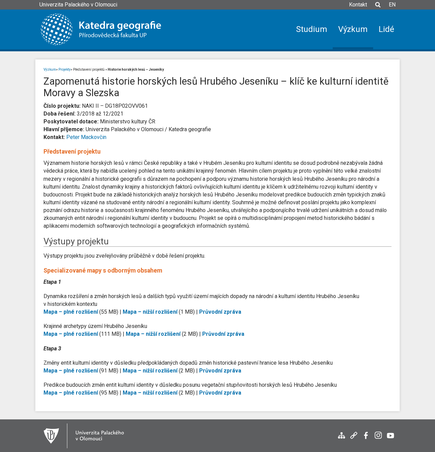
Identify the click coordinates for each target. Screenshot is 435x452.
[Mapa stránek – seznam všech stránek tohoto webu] (341, 439)
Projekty (64, 69)
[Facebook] (366, 439)
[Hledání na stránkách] (378, 8)
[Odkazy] (353, 439)
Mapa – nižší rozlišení (150, 312)
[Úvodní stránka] (106, 29)
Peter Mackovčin (86, 137)
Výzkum (50, 69)
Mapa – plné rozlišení (71, 312)
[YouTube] (390, 439)
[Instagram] (378, 439)
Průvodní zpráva (220, 312)
